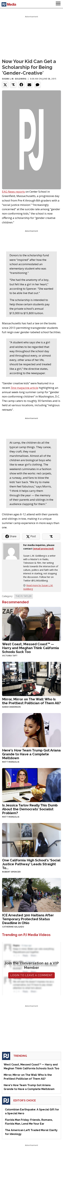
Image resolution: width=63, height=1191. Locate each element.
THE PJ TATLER (24, 596)
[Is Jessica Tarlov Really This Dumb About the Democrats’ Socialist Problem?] (31, 785)
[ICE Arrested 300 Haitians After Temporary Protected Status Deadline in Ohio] (31, 895)
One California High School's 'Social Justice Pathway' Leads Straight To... (31, 864)
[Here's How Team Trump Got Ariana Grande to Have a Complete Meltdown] (31, 730)
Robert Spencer (11, 872)
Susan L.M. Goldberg (14, 78)
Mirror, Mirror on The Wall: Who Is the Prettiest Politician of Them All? (31, 701)
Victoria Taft (9, 656)
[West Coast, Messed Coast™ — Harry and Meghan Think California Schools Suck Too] (31, 624)
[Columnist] (12, 551)
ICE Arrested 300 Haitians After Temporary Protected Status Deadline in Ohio (28, 919)
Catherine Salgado (13, 927)
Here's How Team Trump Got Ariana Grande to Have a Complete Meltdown (31, 754)
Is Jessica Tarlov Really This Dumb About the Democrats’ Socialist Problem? (30, 809)
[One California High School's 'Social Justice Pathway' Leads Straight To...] (31, 840)
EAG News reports (13, 191)
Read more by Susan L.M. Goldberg (38, 587)
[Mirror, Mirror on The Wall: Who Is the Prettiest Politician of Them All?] (31, 678)
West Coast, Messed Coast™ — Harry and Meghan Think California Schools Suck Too (30, 648)
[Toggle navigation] (58, 4)
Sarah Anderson (11, 707)
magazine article (24, 388)
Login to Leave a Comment (31, 975)
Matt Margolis (10, 762)
